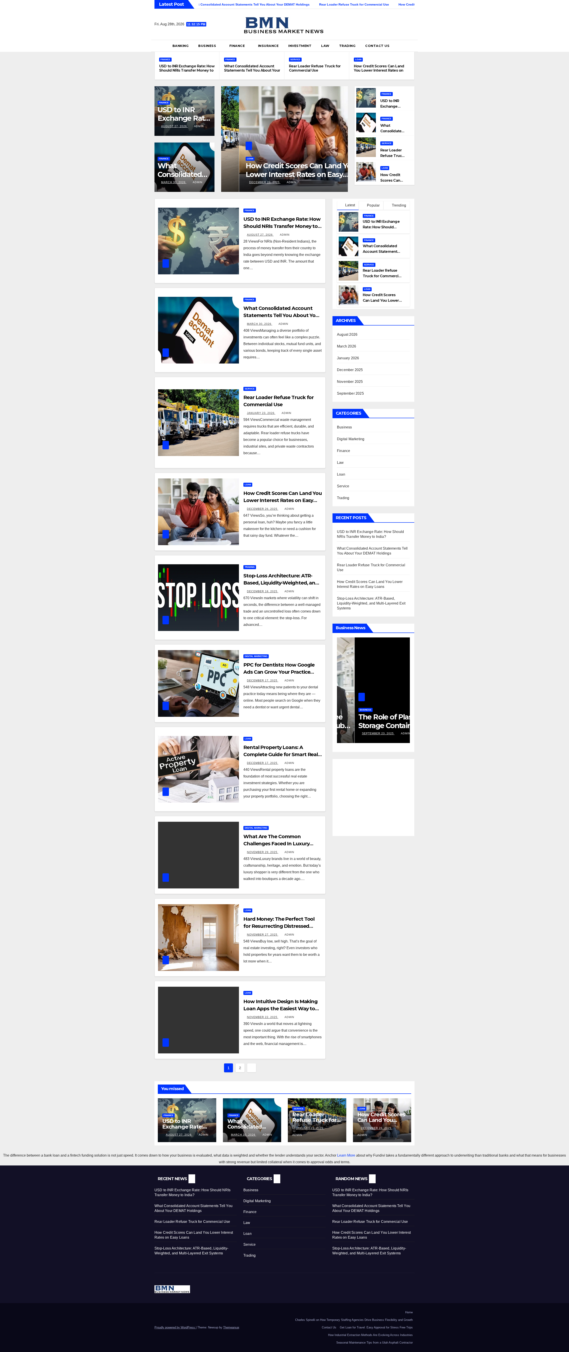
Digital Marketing (256, 656)
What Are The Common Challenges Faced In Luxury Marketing (276, 844)
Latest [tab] (349, 205)
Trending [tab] (398, 205)
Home (409, 1312)
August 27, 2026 (174, 126)
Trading (347, 46)
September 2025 (350, 393)
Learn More (346, 1155)
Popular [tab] (373, 205)
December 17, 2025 (262, 680)
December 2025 (350, 370)
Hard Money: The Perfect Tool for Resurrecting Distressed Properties (279, 926)
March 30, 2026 (173, 182)
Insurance (268, 46)
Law (325, 46)
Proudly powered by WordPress (175, 1327)
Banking (180, 46)
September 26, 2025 (360, 733)
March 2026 (346, 346)
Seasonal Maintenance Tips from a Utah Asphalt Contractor (374, 1342)
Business (207, 46)
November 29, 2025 (262, 852)
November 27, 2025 (262, 934)
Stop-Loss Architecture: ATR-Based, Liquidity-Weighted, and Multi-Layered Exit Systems (280, 174)
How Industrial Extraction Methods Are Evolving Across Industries (370, 1335)
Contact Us (377, 46)
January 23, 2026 (261, 413)
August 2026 (347, 334)
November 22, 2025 (262, 1017)
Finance (237, 46)
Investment (299, 46)
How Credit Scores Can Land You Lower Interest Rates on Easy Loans (379, 70)
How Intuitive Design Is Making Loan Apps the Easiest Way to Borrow (280, 1008)
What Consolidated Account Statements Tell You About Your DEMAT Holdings (252, 70)
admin (199, 126)
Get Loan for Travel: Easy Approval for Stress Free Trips (376, 1327)
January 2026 (348, 358)
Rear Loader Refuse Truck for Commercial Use (315, 68)
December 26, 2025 (262, 508)
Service (295, 59)
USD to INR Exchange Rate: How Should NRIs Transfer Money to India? (186, 70)
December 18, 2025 (246, 182)
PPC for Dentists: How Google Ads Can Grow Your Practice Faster (279, 672)
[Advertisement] (374, 794)
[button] (413, 46)
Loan (358, 59)
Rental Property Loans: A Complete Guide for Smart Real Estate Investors (280, 754)
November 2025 (350, 382)
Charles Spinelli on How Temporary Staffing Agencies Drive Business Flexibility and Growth (354, 1320)
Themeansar (231, 1327)
